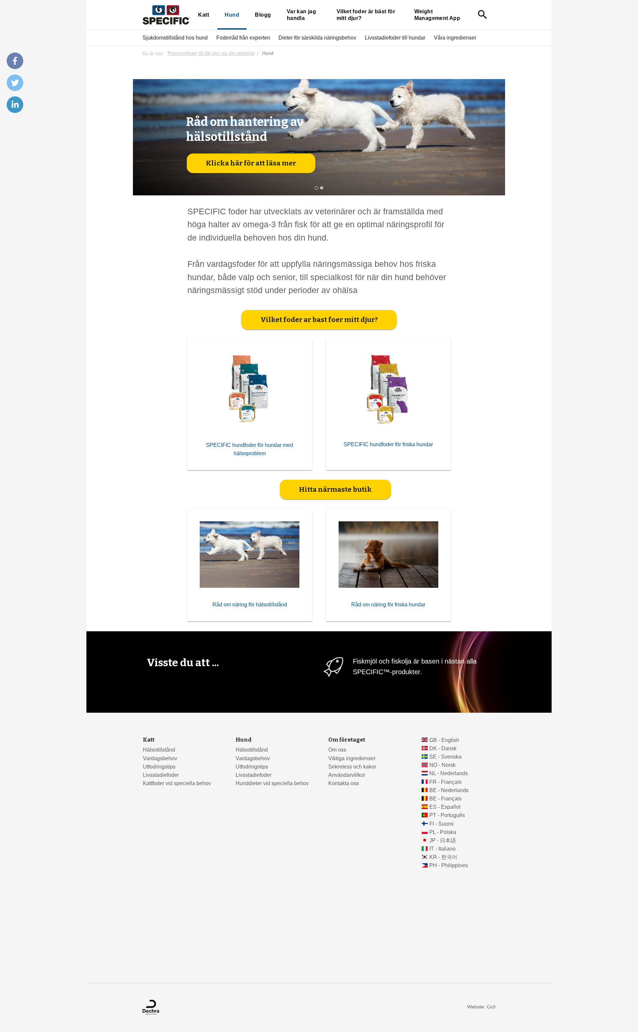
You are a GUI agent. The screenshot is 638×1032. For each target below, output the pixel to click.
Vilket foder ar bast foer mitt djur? (319, 320)
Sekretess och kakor (352, 767)
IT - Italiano (442, 849)
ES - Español (445, 807)
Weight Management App (437, 15)
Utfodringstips (159, 767)
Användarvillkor (346, 775)
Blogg (263, 15)
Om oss (337, 750)
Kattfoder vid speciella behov (177, 783)
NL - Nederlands (448, 773)
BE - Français (445, 798)
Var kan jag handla (301, 15)
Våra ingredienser (455, 38)
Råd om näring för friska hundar (388, 604)
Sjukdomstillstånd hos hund (175, 38)
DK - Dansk (443, 748)
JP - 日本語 (442, 840)
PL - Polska (442, 832)
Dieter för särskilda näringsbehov (317, 38)
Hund (232, 15)
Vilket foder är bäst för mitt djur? (366, 15)
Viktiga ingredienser (351, 758)
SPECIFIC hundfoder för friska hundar (388, 444)
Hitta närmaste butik (335, 489)
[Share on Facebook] (15, 60)
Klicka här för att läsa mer (251, 163)
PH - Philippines (448, 865)
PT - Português (447, 815)
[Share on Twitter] (15, 82)
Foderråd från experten (243, 38)
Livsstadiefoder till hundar (395, 38)
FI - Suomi (441, 824)
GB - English (444, 740)
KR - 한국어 (443, 857)
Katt (203, 15)
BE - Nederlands (449, 790)
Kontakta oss (343, 783)
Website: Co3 (481, 1006)
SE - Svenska (445, 757)
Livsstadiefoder (161, 775)
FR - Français (445, 782)
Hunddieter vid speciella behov (272, 783)
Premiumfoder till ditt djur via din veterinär (211, 53)
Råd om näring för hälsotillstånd (249, 604)
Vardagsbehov (160, 758)
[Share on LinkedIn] (15, 104)
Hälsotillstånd (159, 750)
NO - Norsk (442, 765)
